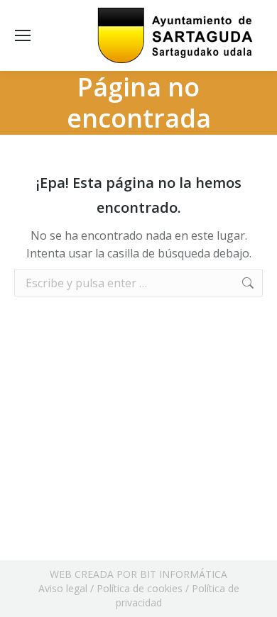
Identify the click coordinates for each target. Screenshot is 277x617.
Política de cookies (140, 588)
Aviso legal (62, 588)
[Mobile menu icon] (22, 35)
